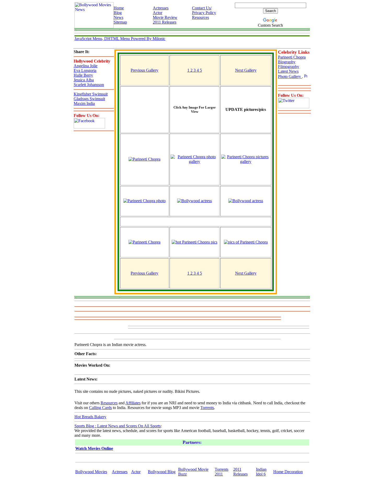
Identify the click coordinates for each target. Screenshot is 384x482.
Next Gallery (246, 70)
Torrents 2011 (221, 471)
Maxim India (84, 103)
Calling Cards (100, 407)
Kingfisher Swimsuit (91, 94)
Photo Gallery (290, 76)
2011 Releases (164, 22)
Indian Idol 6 (261, 471)
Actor (157, 12)
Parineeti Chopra (292, 57)
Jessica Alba (84, 80)
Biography (286, 62)
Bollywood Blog (162, 471)
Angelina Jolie (85, 66)
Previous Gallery (144, 70)
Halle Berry (83, 75)
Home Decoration (288, 471)
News (118, 17)
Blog (118, 12)
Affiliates (133, 403)
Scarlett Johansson (89, 84)
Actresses (160, 8)
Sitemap (120, 22)
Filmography (288, 66)
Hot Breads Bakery (90, 417)
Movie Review (165, 17)
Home (119, 8)
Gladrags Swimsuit (89, 99)
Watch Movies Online (94, 448)
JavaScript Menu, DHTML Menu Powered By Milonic (119, 38)
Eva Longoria (85, 70)
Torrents (207, 407)
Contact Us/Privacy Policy (204, 10)
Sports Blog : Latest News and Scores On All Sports (117, 426)
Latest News (288, 71)
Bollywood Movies (91, 471)
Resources (200, 17)
